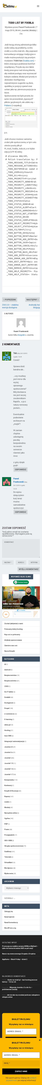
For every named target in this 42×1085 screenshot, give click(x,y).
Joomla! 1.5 (8, 763)
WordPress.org (10, 928)
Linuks (6, 802)
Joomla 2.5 (8, 747)
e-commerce (9, 714)
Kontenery (8, 785)
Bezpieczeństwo (10, 675)
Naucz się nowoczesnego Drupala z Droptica (18, 954)
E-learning (8, 719)
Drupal (6, 708)
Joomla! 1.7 (8, 774)
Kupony (7, 796)
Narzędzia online (10, 813)
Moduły (32, 30)
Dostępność (8, 703)
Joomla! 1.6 (8, 769)
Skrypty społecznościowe (13, 846)
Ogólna (7, 818)
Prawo (6, 829)
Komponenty (9, 780)
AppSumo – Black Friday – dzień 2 (14, 959)
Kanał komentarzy (11, 922)
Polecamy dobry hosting (13, 629)
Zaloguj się (8, 911)
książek (21, 335)
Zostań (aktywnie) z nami (13, 623)
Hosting (7, 730)
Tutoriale (7, 857)
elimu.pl (7, 725)
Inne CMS (7, 736)
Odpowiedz (20, 469)
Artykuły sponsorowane (13, 640)
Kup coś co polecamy (12, 634)
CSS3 (6, 686)
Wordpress (8, 868)
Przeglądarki (9, 835)
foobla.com (28, 61)
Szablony (7, 851)
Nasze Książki (9, 651)
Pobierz (7, 105)
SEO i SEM (8, 840)
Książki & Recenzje (11, 791)
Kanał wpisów (9, 917)
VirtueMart (8, 862)
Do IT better (8, 692)
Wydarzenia (8, 873)
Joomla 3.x (8, 752)
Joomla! (25, 30)
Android (7, 670)
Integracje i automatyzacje (14, 741)
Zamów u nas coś (10, 645)
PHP (6, 824)
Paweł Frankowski (27, 27)
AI (5, 664)
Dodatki (7, 697)
